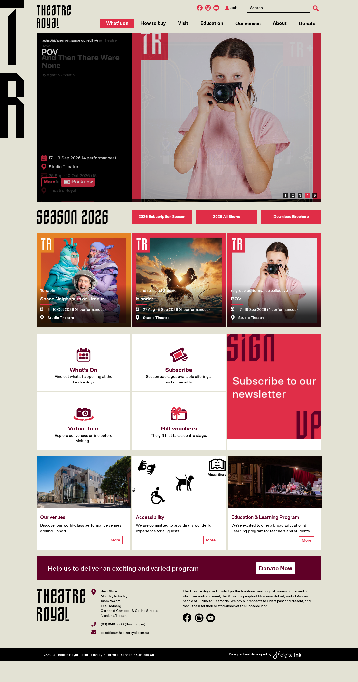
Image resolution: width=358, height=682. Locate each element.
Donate (307, 23)
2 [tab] (293, 192)
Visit (183, 23)
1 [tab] (285, 192)
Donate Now (275, 565)
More (49, 182)
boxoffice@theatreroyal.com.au (125, 629)
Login (233, 8)
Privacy (96, 651)
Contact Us (145, 651)
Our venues (248, 23)
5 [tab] (315, 192)
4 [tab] (307, 192)
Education (211, 23)
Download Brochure (291, 213)
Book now (82, 182)
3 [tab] (300, 192)
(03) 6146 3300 (112, 621)
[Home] (54, 16)
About (280, 23)
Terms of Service (119, 651)
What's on (117, 23)
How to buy (153, 23)
